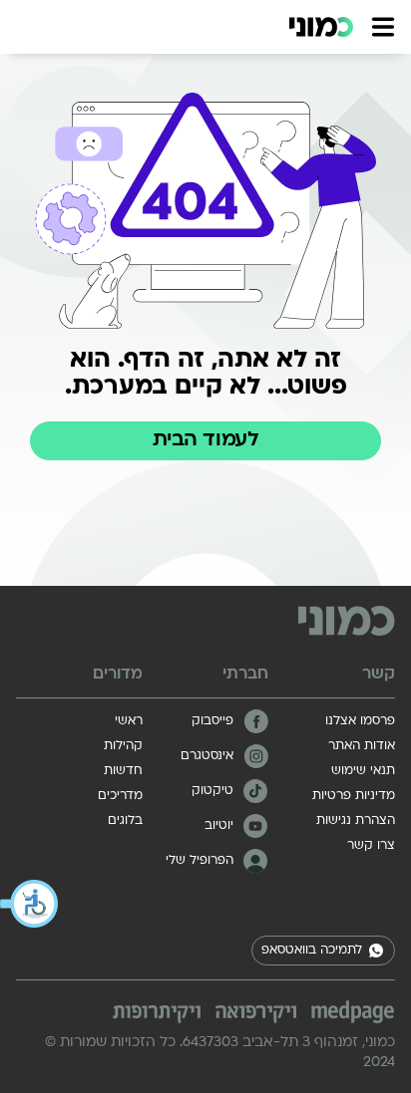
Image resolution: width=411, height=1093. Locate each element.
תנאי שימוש (363, 771)
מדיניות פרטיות (353, 796)
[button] (30, 904)
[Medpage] (352, 1012)
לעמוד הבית (205, 440)
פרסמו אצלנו (360, 721)
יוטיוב (219, 826)
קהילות (123, 746)
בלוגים (125, 821)
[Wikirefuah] (256, 1014)
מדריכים (120, 796)
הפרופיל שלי (199, 861)
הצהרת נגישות (355, 821)
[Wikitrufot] (157, 1014)
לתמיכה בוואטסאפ (311, 950)
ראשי (129, 721)
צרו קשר (371, 846)
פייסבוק (212, 721)
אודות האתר (361, 746)
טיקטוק (212, 791)
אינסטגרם (207, 756)
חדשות (123, 771)
